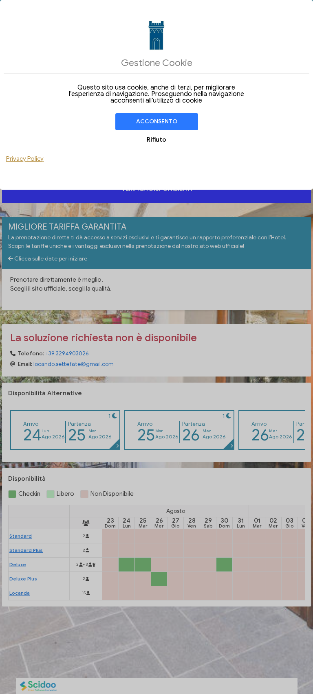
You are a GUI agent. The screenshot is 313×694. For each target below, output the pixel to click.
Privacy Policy (25, 158)
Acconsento (156, 121)
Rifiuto (156, 139)
